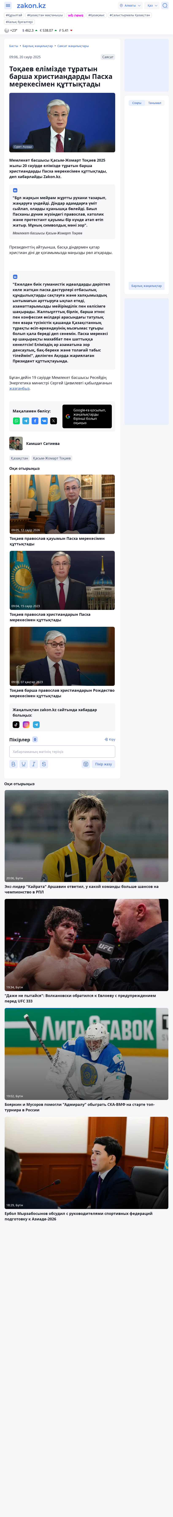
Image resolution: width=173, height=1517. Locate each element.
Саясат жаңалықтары (73, 46)
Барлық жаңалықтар (38, 46)
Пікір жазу (103, 764)
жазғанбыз (19, 388)
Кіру (112, 739)
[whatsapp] (16, 421)
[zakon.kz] (31, 5)
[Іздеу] (165, 5)
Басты (13, 46)
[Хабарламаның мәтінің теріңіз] (62, 752)
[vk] (44, 421)
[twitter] (53, 421)
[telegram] (26, 421)
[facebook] (35, 421)
